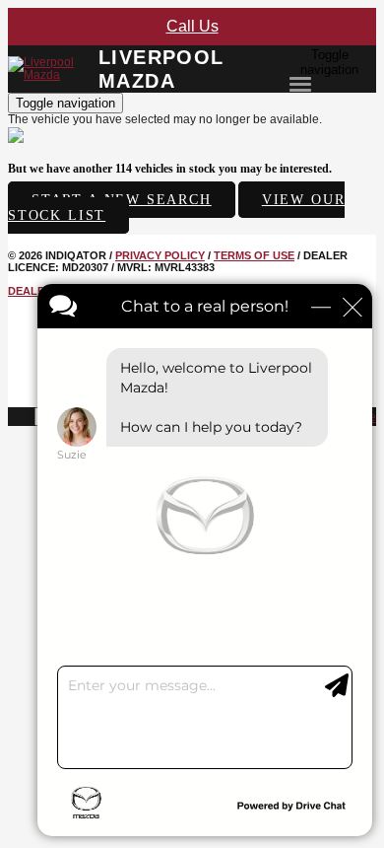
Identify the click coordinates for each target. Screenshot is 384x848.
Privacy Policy (160, 255)
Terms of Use (254, 255)
